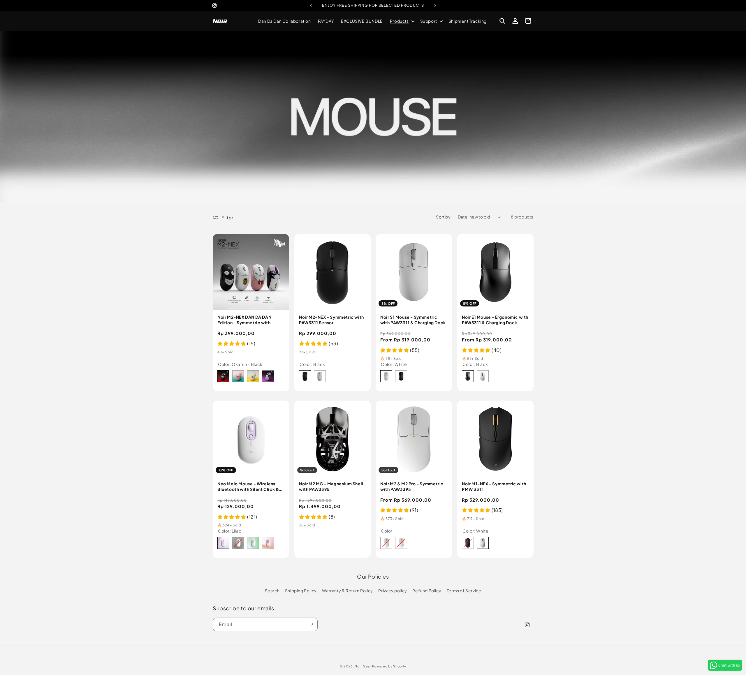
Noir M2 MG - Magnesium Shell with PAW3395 (331, 486)
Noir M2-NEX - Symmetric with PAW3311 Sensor (331, 319)
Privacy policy (392, 590)
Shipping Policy (301, 590)
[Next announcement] (435, 5)
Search (272, 590)
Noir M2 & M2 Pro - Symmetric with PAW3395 (412, 486)
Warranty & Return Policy (347, 590)
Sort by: (444, 216)
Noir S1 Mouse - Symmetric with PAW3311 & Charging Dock (413, 319)
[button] (401, 21)
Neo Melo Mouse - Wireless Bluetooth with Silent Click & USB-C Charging (248, 486)
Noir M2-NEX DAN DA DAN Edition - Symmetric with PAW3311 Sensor (244, 319)
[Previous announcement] (311, 5)
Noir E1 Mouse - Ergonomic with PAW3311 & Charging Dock (495, 319)
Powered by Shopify (389, 666)
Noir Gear (363, 666)
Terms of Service (464, 590)
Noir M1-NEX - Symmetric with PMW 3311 (494, 486)
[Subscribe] (311, 624)
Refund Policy (426, 590)
